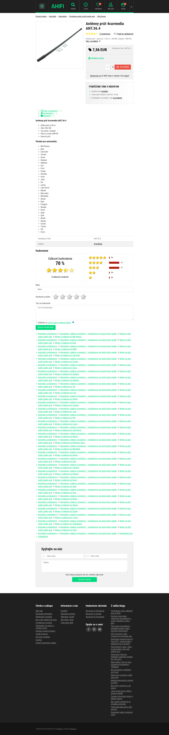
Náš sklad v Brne (67, 620)
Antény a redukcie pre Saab (65, 486)
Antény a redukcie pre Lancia (66, 424)
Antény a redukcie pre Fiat (65, 386)
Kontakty (64, 611)
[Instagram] (94, 629)
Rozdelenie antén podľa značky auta (82, 16)
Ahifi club (39, 611)
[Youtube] (99, 629)
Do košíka (124, 67)
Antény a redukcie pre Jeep (65, 411)
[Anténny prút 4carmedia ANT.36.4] (59, 45)
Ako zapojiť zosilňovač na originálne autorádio (121, 703)
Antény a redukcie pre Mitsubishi (67, 449)
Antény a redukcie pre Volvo (66, 530)
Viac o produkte (92, 41)
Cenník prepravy (42, 634)
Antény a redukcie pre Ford (65, 393)
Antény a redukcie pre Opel (65, 461)
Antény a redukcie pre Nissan (66, 455)
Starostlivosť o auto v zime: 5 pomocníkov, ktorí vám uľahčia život (121, 649)
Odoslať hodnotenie (46, 327)
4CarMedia (98, 244)
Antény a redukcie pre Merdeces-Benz (70, 443)
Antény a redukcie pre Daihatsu (67, 380)
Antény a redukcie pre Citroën (66, 362)
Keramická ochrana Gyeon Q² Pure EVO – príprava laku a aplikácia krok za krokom (122, 641)
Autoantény (63, 16)
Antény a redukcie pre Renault (66, 474)
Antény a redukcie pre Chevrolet (67, 355)
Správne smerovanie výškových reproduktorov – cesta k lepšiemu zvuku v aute (121, 619)
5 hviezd (83, 296)
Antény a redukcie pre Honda (66, 399)
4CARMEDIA (43, 536)
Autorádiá (52, 16)
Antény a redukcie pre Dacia (66, 368)
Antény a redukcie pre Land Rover (68, 430)
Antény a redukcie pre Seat (65, 492)
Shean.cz (73, 729)
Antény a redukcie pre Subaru (66, 505)
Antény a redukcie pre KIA (65, 418)
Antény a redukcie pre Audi (65, 343)
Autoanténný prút (126, 533)
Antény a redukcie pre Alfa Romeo (68, 337)
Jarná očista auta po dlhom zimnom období (121, 692)
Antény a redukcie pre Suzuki (66, 511)
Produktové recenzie (44, 623)
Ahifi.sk (60, 729)
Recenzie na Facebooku (95, 617)
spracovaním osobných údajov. (59, 322)
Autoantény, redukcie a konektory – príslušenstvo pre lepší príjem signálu (88, 334)
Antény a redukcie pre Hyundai (67, 405)
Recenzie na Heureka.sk (95, 611)
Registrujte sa (95, 76)
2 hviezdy (62, 296)
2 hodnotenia (105, 34)
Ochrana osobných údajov (45, 631)
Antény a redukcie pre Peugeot (67, 468)
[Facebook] (88, 629)
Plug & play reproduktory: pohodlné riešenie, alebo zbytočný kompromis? (120, 628)
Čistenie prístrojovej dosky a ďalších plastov (122, 697)
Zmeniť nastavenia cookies (46, 643)
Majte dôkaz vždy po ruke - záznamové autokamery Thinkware (121, 664)
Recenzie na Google (93, 614)
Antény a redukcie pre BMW (66, 349)
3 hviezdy (69, 296)
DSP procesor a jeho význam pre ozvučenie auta (121, 635)
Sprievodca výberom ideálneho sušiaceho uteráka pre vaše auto (122, 656)
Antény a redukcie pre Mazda (66, 436)
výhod (126, 76)
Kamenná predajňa (68, 614)
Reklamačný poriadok (44, 617)
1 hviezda (55, 296)
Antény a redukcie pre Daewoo (67, 374)
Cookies (39, 640)
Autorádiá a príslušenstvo (47, 334)
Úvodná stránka (41, 16)
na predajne (117, 98)
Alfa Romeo (101, 16)
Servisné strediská (43, 637)
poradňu (105, 91)
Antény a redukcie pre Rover (66, 480)
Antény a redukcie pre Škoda (66, 499)
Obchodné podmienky (44, 614)
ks (113, 67)
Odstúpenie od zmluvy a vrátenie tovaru (45, 627)
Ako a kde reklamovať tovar (46, 620)
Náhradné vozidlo (67, 617)
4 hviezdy (76, 296)
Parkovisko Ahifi (67, 623)
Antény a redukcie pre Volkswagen (68, 524)
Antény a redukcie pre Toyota (66, 517)
